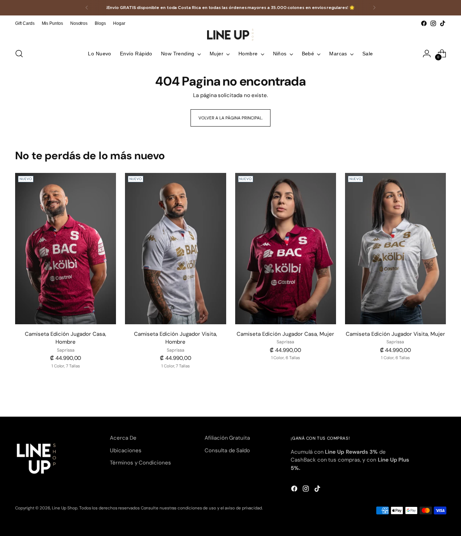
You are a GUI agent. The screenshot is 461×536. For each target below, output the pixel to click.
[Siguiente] (374, 7)
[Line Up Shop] (230, 34)
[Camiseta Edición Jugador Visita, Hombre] (175, 248)
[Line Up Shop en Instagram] (433, 23)
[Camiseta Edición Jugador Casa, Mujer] (285, 248)
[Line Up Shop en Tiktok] (442, 23)
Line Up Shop (64, 508)
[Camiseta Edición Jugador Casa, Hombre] (65, 248)
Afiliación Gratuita (227, 437)
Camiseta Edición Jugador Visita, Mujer (395, 334)
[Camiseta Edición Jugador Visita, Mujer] (395, 248)
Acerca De (123, 437)
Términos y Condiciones (140, 462)
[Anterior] (87, 7)
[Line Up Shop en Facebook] (424, 23)
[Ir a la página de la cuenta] (427, 53)
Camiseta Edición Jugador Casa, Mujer (285, 334)
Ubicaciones (125, 450)
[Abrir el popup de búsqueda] (19, 53)
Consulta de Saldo (227, 450)
